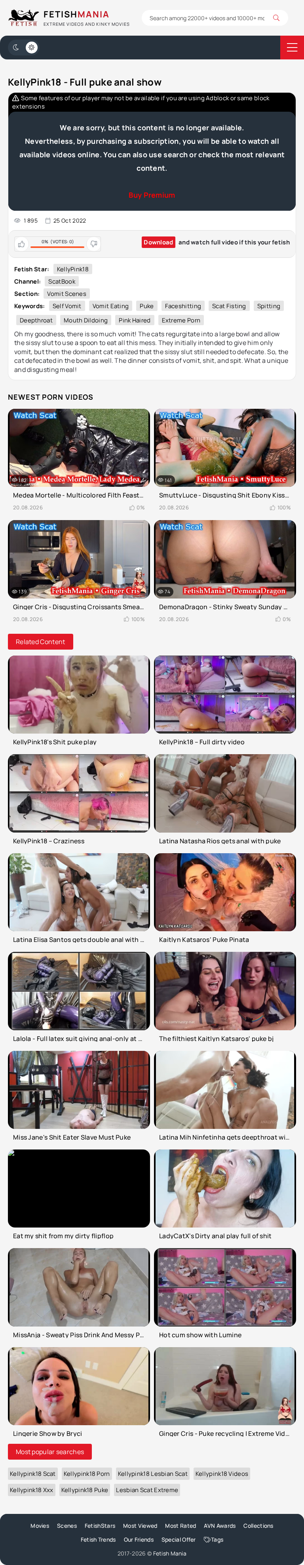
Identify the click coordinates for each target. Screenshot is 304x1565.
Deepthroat (36, 320)
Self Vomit (67, 306)
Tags (217, 1539)
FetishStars (100, 1525)
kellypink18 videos (222, 1474)
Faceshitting (183, 306)
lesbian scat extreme (147, 1490)
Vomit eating (111, 306)
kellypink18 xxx (31, 1490)
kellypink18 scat (33, 1474)
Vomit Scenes (66, 294)
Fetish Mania (170, 1553)
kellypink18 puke (84, 1490)
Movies (39, 1525)
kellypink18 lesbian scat (153, 1474)
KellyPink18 (73, 269)
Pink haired (134, 320)
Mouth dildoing (86, 320)
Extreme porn (181, 320)
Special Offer (179, 1539)
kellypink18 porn (87, 1474)
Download (158, 242)
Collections (258, 1525)
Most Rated (180, 1525)
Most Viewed (140, 1525)
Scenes (67, 1525)
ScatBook (61, 281)
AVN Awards (220, 1525)
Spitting (268, 306)
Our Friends (139, 1539)
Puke (147, 306)
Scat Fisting (229, 306)
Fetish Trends (98, 1539)
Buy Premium (152, 195)
